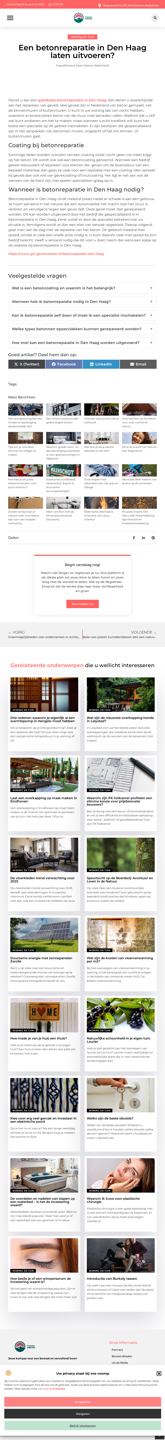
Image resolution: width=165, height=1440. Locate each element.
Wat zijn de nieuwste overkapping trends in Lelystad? (120, 719)
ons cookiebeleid (54, 1388)
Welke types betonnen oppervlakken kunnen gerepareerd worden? (82, 329)
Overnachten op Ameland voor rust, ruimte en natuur (139, 422)
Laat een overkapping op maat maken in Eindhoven (43, 799)
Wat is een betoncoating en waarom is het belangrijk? (82, 288)
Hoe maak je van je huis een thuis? (38, 1038)
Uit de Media (120, 1362)
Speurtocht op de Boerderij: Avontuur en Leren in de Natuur (120, 879)
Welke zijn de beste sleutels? (110, 1118)
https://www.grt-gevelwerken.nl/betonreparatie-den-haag (56, 254)
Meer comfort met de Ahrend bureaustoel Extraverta (60, 515)
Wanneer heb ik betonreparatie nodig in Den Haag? (82, 301)
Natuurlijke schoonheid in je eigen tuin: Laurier (119, 1040)
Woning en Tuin (82, 37)
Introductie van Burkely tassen (112, 1279)
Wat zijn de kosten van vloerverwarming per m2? (120, 959)
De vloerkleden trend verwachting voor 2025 (42, 879)
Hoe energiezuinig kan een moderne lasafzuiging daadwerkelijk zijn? (25, 422)
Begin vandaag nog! (82, 565)
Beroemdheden (122, 1356)
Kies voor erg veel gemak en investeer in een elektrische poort (43, 1120)
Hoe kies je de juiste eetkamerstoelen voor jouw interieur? (22, 483)
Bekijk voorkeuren (83, 1425)
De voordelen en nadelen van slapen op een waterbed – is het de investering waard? (42, 1201)
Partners (117, 1349)
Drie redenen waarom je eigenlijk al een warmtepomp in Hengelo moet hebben (42, 719)
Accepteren (83, 1402)
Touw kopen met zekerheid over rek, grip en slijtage (101, 483)
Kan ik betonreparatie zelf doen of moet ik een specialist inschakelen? (82, 315)
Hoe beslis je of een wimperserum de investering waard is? (40, 1280)
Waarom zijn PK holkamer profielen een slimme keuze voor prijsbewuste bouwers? (119, 801)
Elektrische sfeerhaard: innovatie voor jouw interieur (98, 515)
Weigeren (83, 1413)
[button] (159, 1373)
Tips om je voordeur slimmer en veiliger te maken (22, 450)
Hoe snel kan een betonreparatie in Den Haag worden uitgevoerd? (82, 343)
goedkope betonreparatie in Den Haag (72, 100)
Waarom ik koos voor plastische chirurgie (113, 1200)
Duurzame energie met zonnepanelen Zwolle (41, 959)
